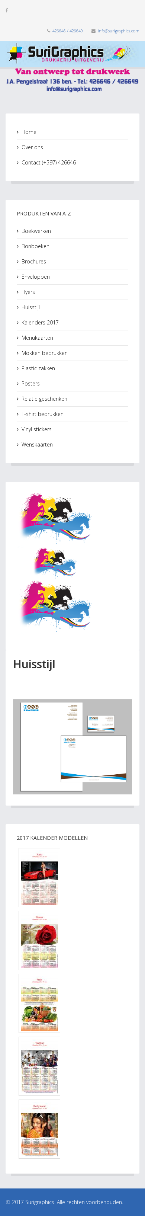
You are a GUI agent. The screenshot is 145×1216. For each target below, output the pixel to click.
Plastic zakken (38, 368)
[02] (72, 940)
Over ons (32, 147)
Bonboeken (35, 246)
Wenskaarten (37, 444)
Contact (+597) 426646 (49, 162)
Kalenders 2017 (40, 322)
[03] (72, 1003)
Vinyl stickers (37, 429)
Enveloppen (36, 276)
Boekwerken (36, 230)
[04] (72, 1066)
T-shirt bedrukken (43, 413)
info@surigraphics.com (118, 30)
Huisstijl (31, 307)
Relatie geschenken (44, 398)
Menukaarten (37, 337)
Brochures (34, 261)
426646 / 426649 (67, 30)
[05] (72, 1129)
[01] (72, 877)
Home (29, 131)
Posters (31, 383)
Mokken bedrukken (45, 352)
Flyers (28, 291)
